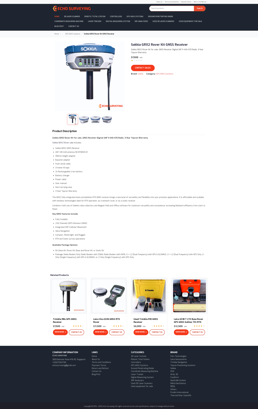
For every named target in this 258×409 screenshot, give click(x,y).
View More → (60, 332)
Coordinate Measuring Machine (68, 21)
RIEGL (172, 386)
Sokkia (140, 74)
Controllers (116, 16)
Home (56, 16)
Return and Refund (200, 2)
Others (173, 389)
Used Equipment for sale (190, 21)
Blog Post (59, 26)
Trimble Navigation (178, 362)
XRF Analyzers (141, 21)
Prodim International (179, 392)
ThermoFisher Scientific (180, 395)
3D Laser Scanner (72, 16)
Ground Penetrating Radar (160, 16)
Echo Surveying (108, 406)
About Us (159, 2)
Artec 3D (174, 374)
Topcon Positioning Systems (182, 365)
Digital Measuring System (118, 21)
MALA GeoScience (178, 383)
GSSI (172, 371)
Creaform (174, 377)
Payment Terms (186, 2)
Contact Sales (143, 68)
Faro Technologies (178, 356)
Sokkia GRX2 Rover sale (62, 142)
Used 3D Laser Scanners (163, 21)
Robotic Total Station (94, 16)
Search (200, 8)
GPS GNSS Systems (135, 16)
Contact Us (73, 26)
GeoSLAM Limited (178, 380)
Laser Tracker (94, 21)
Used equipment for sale (142, 386)
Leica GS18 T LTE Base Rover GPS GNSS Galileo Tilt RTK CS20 (188, 322)
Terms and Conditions (172, 2)
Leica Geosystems (178, 359)
